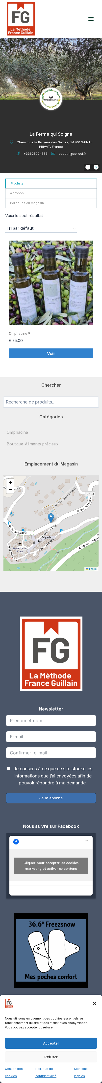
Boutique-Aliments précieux (32, 443)
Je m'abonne (51, 798)
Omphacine (17, 432)
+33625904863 (36, 153)
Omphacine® (19, 333)
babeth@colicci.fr (72, 153)
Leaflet (92, 569)
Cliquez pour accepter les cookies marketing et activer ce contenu (51, 865)
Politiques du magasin (27, 203)
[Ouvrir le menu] (91, 18)
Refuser (51, 1057)
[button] (94, 1003)
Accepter (51, 1043)
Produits (17, 183)
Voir (51, 353)
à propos (17, 193)
